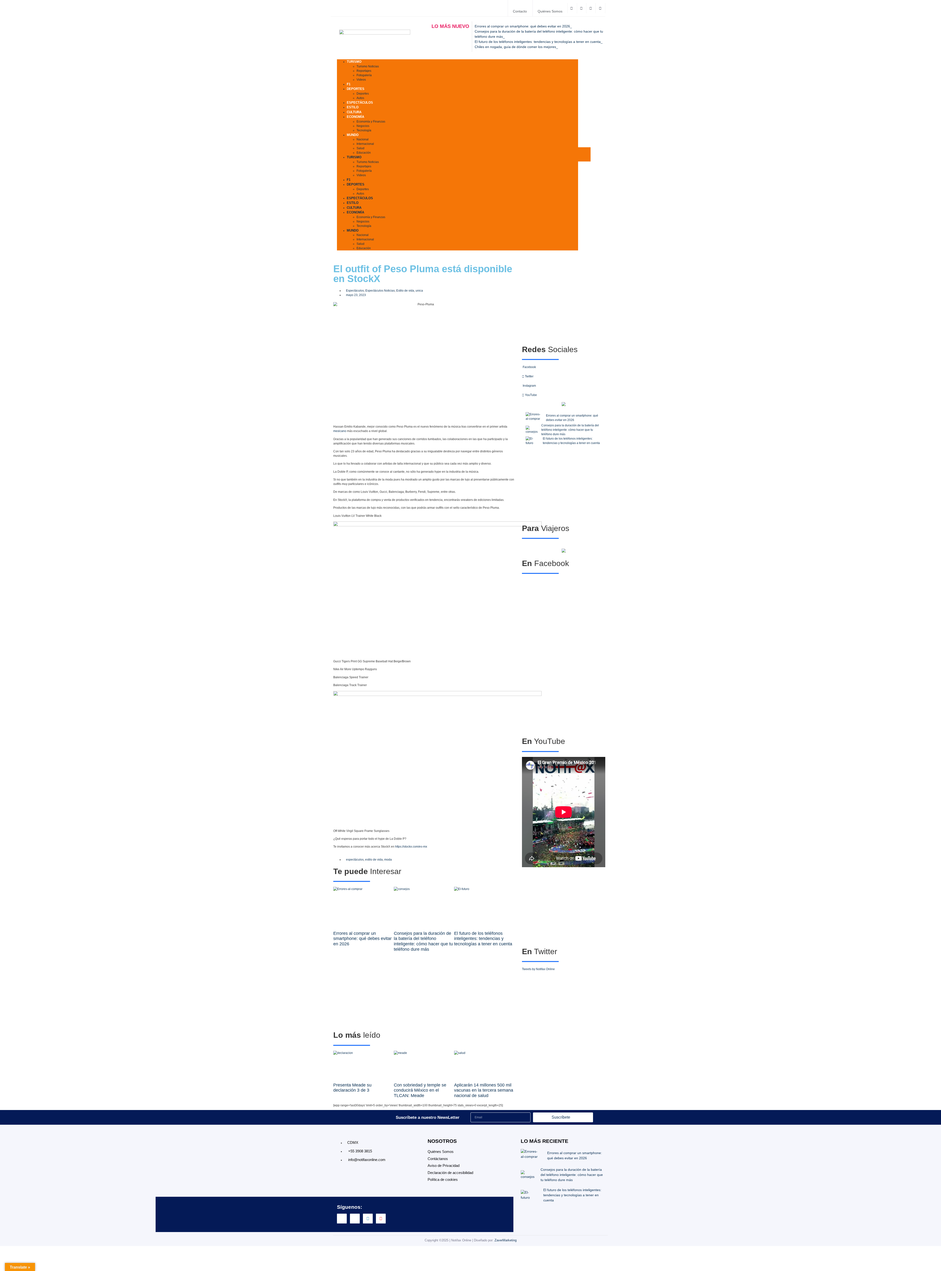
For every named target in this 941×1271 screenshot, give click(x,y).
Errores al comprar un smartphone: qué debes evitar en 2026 (362, 938)
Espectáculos (360, 102)
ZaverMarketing (506, 1240)
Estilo (353, 203)
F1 (348, 180)
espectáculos (355, 859)
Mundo (353, 135)
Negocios (363, 126)
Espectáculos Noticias (380, 290)
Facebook (529, 367)
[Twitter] (582, 8)
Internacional (365, 144)
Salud (360, 148)
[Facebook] (572, 8)
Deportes (355, 89)
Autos (360, 193)
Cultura (354, 208)
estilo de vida (374, 859)
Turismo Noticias (368, 66)
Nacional (363, 139)
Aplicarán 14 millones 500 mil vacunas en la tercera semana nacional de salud (483, 1090)
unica (419, 290)
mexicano (339, 431)
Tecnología (364, 130)
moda (388, 859)
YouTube (530, 395)
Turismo (354, 61)
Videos (361, 79)
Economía (355, 117)
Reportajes (364, 71)
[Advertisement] (424, 991)
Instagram (529, 385)
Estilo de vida (405, 290)
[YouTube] (600, 8)
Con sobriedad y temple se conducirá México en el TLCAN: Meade (420, 1090)
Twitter (528, 376)
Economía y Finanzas (371, 121)
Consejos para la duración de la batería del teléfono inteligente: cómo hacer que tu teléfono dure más (423, 941)
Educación (364, 152)
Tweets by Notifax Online (538, 969)
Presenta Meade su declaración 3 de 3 (352, 1088)
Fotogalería (364, 75)
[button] (584, 154)
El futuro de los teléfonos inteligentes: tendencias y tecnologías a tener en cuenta (483, 938)
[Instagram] (368, 1218)
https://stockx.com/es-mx (411, 846)
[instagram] (591, 8)
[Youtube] (381, 1218)
